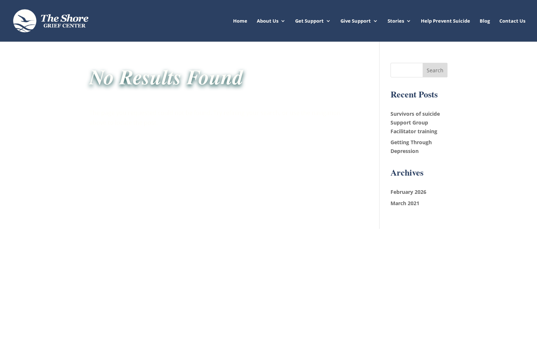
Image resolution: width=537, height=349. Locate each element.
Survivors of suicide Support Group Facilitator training (415, 122)
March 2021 (405, 203)
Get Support (309, 21)
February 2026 (408, 191)
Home (240, 21)
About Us (267, 21)
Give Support (355, 21)
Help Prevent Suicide (445, 21)
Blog (485, 21)
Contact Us (512, 21)
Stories (396, 21)
